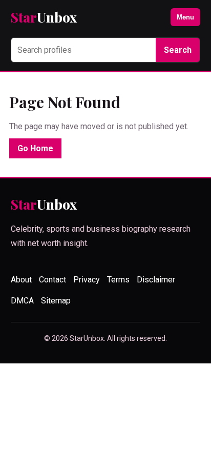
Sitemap (56, 300)
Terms (118, 279)
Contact (52, 279)
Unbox (44, 17)
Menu (185, 17)
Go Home (35, 148)
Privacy (86, 279)
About (21, 279)
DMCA (22, 300)
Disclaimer (156, 279)
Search (178, 50)
